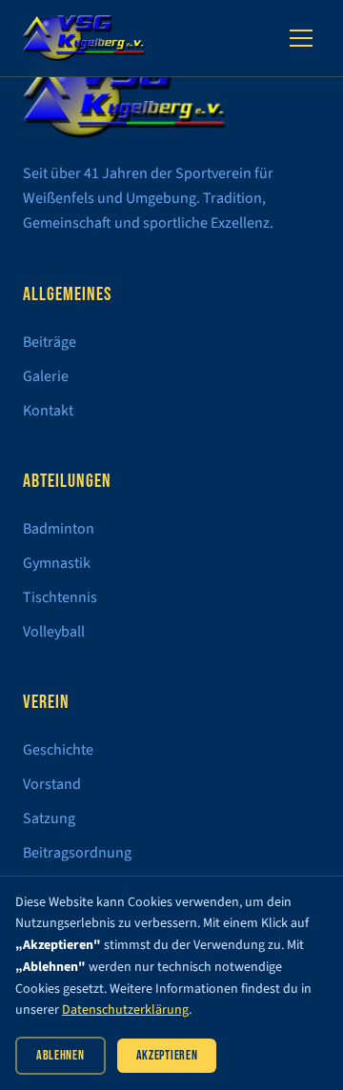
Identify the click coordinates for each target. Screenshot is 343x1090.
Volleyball (54, 631)
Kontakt (48, 410)
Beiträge (49, 342)
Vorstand (52, 784)
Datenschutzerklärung (125, 1009)
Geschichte (58, 749)
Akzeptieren (167, 1055)
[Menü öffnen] (301, 38)
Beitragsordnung (77, 852)
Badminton (58, 528)
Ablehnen (60, 1055)
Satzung (49, 818)
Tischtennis (60, 597)
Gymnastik (57, 563)
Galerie (46, 376)
